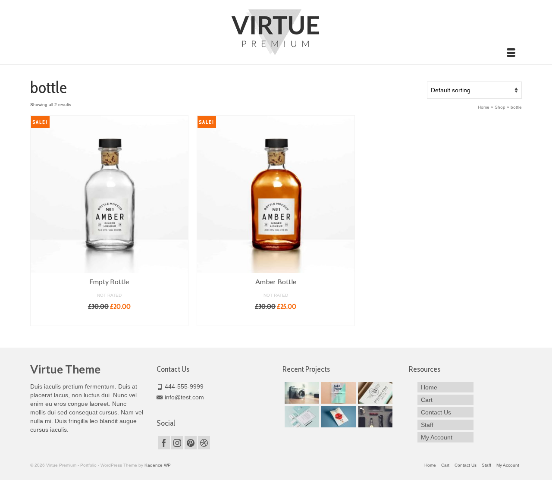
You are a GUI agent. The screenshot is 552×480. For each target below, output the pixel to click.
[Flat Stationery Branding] (300, 416)
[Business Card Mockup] (374, 393)
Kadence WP (157, 465)
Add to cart (109, 319)
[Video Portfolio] (374, 416)
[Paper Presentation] (337, 416)
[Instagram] (177, 442)
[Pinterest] (191, 442)
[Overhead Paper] (337, 393)
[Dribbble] (204, 442)
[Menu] (511, 53)
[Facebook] (164, 442)
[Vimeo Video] (300, 393)
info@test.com (184, 397)
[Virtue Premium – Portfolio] (276, 31)
